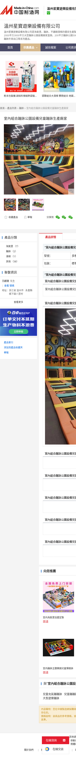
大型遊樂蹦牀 (51, 698)
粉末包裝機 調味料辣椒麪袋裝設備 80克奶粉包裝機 (30, 96)
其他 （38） (12, 261)
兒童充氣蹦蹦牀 (52, 694)
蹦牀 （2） (11, 251)
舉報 (29, 217)
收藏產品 (13, 217)
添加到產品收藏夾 (13, 347)
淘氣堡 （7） (13, 246)
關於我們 (29, 750)
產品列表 (12, 108)
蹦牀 (21, 108)
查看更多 (18, 302)
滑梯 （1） (11, 256)
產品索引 (8, 342)
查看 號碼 (9, 285)
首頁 (2, 108)
